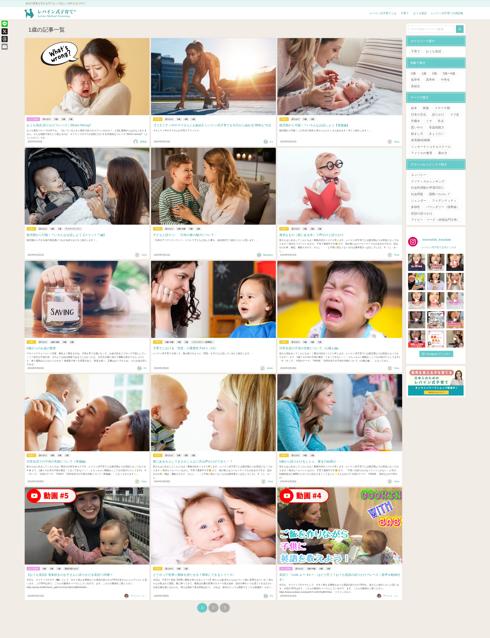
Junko (270, 368)
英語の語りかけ (71, 568)
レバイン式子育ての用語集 (447, 13)
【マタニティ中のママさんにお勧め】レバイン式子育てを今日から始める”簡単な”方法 (212, 125)
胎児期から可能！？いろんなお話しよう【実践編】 (314, 125)
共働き (415, 120)
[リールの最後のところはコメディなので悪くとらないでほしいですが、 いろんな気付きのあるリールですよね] (455, 339)
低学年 (415, 79)
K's (271, 142)
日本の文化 (418, 114)
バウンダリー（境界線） (202, 342)
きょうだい (436, 133)
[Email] (4, 47)
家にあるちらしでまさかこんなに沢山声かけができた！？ (193, 461)
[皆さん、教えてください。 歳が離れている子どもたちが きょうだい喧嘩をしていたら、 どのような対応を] (416, 262)
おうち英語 (420, 13)
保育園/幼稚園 (420, 140)
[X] (4, 31)
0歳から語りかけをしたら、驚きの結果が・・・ (312, 461)
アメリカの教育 (421, 152)
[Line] (4, 24)
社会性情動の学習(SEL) (427, 187)
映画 (426, 107)
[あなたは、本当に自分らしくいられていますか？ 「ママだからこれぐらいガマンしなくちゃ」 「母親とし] (435, 339)
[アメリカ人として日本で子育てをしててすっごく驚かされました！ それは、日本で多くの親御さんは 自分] (435, 262)
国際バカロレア (439, 194)
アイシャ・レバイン (141, 596)
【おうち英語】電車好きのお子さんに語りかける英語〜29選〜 (70, 574)
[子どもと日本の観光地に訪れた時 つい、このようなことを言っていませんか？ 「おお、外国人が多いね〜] (455, 300)
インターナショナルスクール (431, 146)
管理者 (143, 142)
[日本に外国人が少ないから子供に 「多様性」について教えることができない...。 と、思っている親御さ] (455, 262)
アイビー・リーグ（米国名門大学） (435, 219)
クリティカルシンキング (428, 181)
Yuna (396, 142)
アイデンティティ (73, 229)
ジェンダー (418, 200)
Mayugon (268, 255)
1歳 (70, 119)
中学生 (445, 79)
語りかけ (47, 119)
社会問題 (417, 194)
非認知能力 (436, 127)
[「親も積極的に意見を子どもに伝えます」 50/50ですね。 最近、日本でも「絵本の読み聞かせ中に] (416, 300)
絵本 (414, 107)
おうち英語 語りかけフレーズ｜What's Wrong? (59, 125)
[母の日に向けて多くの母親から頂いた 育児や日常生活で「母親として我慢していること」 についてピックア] (416, 339)
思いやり (417, 127)
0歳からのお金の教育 (41, 348)
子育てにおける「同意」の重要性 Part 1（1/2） (185, 348)
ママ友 (454, 114)
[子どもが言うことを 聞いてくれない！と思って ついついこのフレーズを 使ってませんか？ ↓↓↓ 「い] (455, 281)
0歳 (56, 119)
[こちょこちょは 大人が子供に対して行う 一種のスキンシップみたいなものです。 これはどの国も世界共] (455, 319)
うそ (429, 120)
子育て (405, 13)
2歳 (63, 119)
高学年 (430, 79)
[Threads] (4, 39)
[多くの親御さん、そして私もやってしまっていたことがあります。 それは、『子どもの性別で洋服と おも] (435, 281)
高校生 (415, 86)
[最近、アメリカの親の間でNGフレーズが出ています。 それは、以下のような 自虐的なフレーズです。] (435, 300)
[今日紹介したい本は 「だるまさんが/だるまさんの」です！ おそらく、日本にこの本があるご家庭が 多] (435, 319)
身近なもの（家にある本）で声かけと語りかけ (311, 234)
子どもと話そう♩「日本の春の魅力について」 (185, 234)
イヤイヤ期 (442, 107)
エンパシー (418, 174)
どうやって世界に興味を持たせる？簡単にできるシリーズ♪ (193, 574)
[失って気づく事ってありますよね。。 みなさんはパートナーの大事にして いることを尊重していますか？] (416, 319)
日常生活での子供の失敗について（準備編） (57, 461)
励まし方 (417, 133)
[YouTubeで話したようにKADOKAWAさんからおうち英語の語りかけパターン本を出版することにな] (416, 281)
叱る (441, 120)
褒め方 (442, 152)
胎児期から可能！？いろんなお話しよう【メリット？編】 (66, 234)
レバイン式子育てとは (383, 13)
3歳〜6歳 (181, 229)
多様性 (415, 206)
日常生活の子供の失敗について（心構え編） (310, 348)
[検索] (460, 29)
